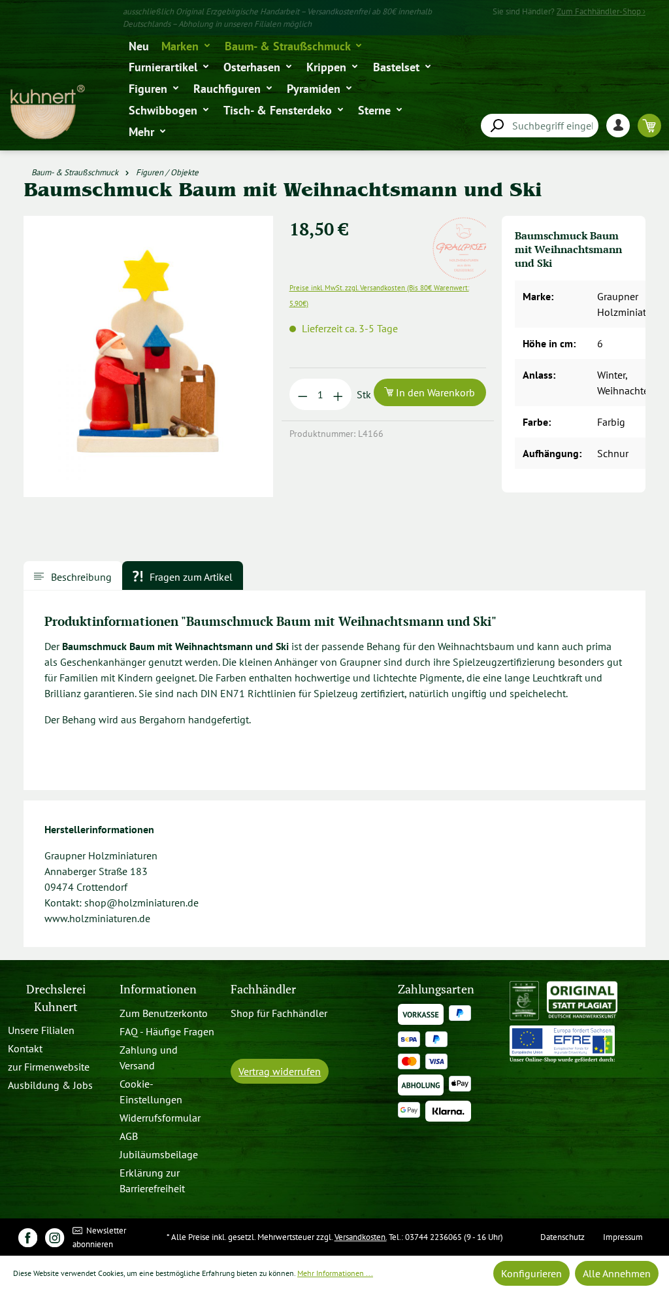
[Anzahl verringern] (302, 394)
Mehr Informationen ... (335, 1273)
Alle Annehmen (617, 1273)
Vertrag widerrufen (279, 1071)
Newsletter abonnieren (100, 1237)
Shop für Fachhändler (279, 1013)
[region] (149, 362)
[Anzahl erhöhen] (338, 394)
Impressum (623, 1237)
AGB (129, 1136)
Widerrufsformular (160, 1117)
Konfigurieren (531, 1273)
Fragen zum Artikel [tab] (190, 576)
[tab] (73, 575)
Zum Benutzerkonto (164, 1013)
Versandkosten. (360, 1237)
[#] (27, 1237)
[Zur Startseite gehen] (47, 112)
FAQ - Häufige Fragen (167, 1031)
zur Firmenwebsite (49, 1066)
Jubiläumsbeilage (159, 1154)
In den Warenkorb (434, 392)
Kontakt (25, 1048)
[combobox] (539, 125)
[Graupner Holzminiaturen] (464, 223)
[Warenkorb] (649, 125)
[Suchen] (496, 126)
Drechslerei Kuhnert (56, 998)
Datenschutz (562, 1237)
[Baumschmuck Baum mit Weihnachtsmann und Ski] (149, 357)
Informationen (158, 989)
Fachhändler (263, 989)
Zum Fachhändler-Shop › (601, 11)
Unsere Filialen (41, 1030)
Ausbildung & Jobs (50, 1085)
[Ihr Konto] (622, 125)
